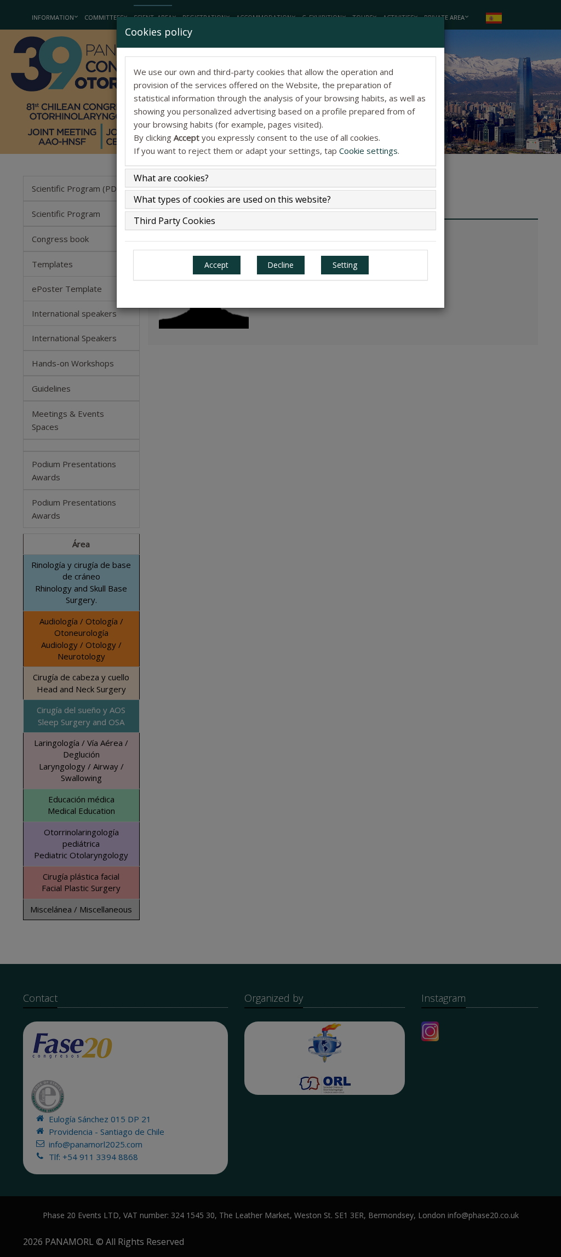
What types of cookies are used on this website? (232, 199)
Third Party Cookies (174, 221)
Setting (345, 265)
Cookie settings (368, 150)
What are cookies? (171, 178)
